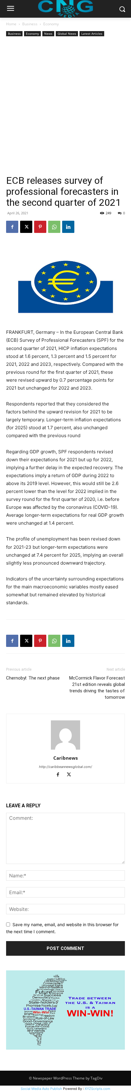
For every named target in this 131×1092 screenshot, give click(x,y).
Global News (67, 33)
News (48, 33)
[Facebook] (12, 227)
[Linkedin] (68, 227)
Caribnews (65, 758)
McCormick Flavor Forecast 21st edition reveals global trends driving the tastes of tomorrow (97, 687)
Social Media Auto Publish (41, 1089)
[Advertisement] (65, 106)
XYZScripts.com (97, 1089)
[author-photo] (65, 749)
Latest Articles (91, 33)
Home (11, 24)
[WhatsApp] (54, 227)
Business (29, 24)
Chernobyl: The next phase (33, 678)
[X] (26, 227)
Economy (51, 24)
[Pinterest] (40, 227)
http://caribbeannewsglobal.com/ (65, 767)
